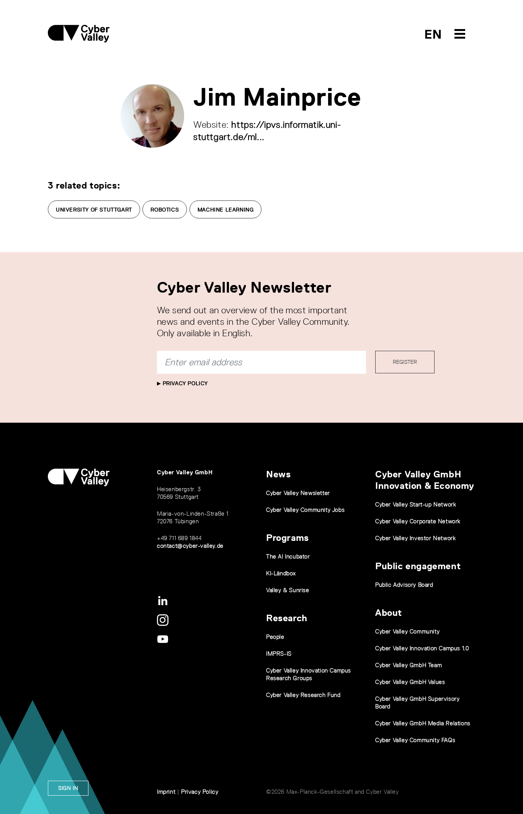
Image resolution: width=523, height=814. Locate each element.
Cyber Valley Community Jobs (305, 509)
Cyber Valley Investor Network (415, 538)
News (278, 474)
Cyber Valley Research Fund (303, 695)
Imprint (166, 791)
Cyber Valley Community (407, 631)
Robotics (164, 210)
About (388, 612)
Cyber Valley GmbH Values (410, 682)
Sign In (68, 788)
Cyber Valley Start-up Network (415, 504)
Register (405, 362)
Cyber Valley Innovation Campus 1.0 (422, 648)
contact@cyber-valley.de (190, 545)
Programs (287, 537)
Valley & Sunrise (287, 590)
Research (286, 618)
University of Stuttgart (94, 210)
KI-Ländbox (281, 573)
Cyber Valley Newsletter (298, 493)
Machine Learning (226, 210)
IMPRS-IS (279, 653)
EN (433, 34)
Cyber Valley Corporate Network (418, 521)
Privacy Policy (184, 383)
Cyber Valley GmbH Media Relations (423, 723)
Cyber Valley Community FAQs (415, 740)
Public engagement (418, 566)
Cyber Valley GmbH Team (408, 665)
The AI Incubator (288, 556)
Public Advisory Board (404, 584)
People (275, 636)
